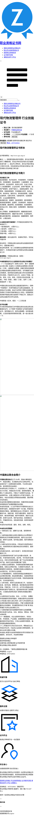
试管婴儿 (14, 783)
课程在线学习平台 (10, 57)
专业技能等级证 (16, 780)
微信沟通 (14, 136)
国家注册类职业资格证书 (12, 48)
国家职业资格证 (5, 780)
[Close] (1, 806)
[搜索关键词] (18, 100)
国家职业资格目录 (10, 52)
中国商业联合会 (16, 130)
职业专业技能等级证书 (11, 50)
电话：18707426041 (13, 143)
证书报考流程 (8, 55)
